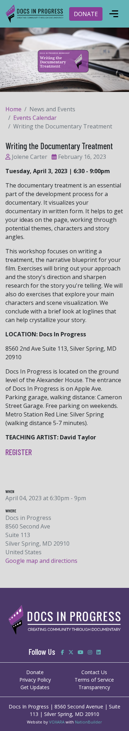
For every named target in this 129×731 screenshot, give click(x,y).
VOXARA (56, 722)
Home (13, 109)
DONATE (86, 14)
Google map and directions (41, 561)
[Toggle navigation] (113, 14)
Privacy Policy (35, 679)
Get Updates (34, 687)
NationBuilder (88, 722)
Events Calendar (35, 118)
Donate (35, 672)
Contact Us (94, 672)
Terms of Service (94, 679)
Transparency (94, 687)
